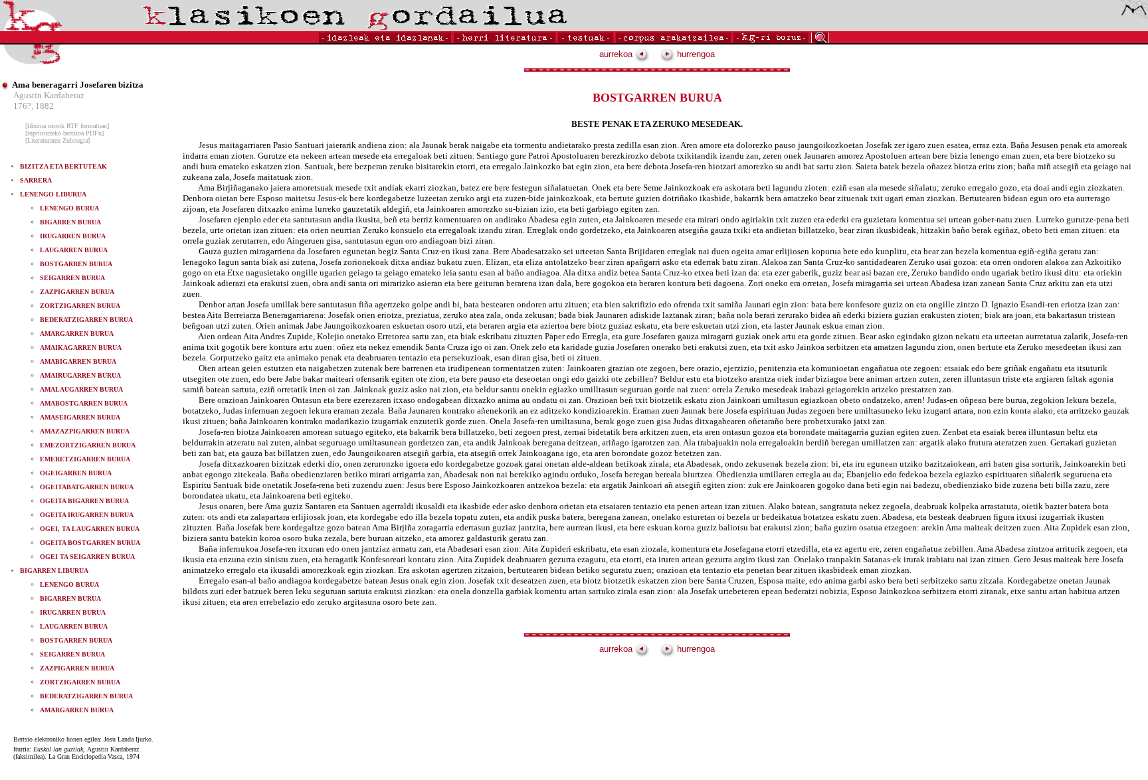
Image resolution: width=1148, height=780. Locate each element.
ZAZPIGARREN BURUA (77, 291)
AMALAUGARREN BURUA (81, 389)
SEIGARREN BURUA (72, 277)
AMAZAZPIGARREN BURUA (85, 431)
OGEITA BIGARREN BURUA (84, 501)
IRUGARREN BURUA (73, 236)
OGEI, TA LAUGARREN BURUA (90, 528)
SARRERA (36, 180)
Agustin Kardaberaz (48, 95)
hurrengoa (694, 54)
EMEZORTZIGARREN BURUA (88, 445)
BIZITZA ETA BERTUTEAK (63, 166)
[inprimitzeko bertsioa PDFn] (64, 133)
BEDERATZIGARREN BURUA (86, 319)
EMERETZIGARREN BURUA (85, 459)
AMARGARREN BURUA (77, 333)
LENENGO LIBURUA (53, 194)
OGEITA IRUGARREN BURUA (87, 514)
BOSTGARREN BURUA (76, 264)
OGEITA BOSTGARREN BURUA (90, 542)
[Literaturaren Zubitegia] (57, 140)
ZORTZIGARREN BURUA (80, 305)
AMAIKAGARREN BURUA (81, 347)
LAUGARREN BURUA (74, 250)
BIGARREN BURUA (70, 222)
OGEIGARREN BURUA (76, 473)
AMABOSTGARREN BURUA (84, 403)
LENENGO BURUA (69, 208)
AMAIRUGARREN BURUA (80, 375)
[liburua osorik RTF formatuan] (67, 125)
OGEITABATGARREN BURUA (87, 487)
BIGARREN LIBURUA (54, 570)
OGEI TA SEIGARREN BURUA (87, 556)
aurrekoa (617, 54)
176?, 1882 (33, 106)
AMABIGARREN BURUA (78, 361)
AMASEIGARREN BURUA (80, 417)
